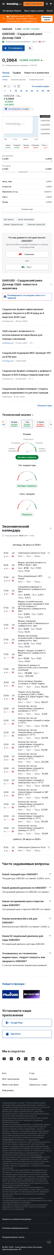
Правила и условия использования (16, 1219)
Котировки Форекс (12, 11)
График (17, 72)
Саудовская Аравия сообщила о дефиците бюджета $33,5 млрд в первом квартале (26, 372)
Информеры (8, 1090)
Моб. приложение (10, 1079)
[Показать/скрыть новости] (18, 86)
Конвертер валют (36, 80)
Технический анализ (16, 414)
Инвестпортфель (10, 1084)
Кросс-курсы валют (34, 11)
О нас (32, 1073)
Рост (29, 267)
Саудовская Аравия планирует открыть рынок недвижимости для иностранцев (25, 390)
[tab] (14, 424)
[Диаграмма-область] (8, 86)
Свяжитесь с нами (38, 1084)
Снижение (29, 254)
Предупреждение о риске (13, 1237)
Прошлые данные (18, 80)
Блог (4, 1073)
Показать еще (27, 209)
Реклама (33, 1079)
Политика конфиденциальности (15, 1228)
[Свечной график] (5, 86)
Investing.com (8, 343)
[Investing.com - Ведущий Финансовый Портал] (14, 4)
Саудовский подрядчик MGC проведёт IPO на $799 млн (26, 355)
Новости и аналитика (36, 72)
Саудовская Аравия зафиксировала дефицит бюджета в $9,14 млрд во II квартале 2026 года (23, 313)
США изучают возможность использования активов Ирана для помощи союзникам (22, 335)
